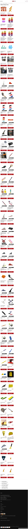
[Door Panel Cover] (10, 133)
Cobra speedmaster (3, 305)
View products (3, 15)
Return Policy (2, 508)
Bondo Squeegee (9, 390)
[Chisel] (10, 351)
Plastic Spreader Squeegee (9, 378)
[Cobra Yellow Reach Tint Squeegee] (4, 325)
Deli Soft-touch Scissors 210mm (10, 171)
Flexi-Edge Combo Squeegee (9, 402)
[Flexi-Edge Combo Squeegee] (10, 398)
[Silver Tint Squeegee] (4, 253)
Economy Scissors (3, 426)
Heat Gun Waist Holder (3, 159)
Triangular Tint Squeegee (10, 257)
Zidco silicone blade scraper (9, 366)
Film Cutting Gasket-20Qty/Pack (9, 51)
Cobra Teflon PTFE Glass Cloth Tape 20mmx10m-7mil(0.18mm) (3, 100)
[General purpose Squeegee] (4, 458)
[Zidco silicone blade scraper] (10, 362)
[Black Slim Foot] (10, 290)
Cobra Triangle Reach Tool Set (10, 318)
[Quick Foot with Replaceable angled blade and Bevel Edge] (4, 216)
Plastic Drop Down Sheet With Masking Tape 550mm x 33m (3, 343)
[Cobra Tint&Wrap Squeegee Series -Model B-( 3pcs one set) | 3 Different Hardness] (4, 34)
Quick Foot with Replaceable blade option (3, 269)
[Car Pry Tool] (4, 133)
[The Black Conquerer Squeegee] (4, 386)
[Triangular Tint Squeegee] (10, 253)
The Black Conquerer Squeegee (3, 390)
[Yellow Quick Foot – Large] (10, 470)
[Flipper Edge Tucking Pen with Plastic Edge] (10, 155)
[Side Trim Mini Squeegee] (4, 167)
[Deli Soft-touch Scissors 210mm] (10, 167)
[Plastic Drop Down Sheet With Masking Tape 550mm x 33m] (4, 338)
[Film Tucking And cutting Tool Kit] (10, 241)
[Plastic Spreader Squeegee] (10, 374)
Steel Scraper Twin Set (3, 414)
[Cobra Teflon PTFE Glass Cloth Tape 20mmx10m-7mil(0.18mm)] (4, 95)
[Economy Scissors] (4, 422)
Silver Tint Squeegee (3, 257)
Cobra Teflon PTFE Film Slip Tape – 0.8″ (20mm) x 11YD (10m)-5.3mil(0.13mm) (10, 282)
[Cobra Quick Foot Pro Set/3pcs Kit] (4, 47)
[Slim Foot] (10, 446)
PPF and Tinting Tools (5, 3)
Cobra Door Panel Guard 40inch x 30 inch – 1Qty (3, 74)
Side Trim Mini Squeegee (3, 171)
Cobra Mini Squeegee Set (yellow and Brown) (3, 195)
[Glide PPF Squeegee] (4, 9)
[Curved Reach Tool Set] (10, 95)
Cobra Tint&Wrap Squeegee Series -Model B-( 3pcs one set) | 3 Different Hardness (3, 38)
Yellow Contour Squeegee (4, 437)
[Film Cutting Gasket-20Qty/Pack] (10, 47)
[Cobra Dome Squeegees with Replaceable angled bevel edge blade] (10, 203)
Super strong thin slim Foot (3, 87)
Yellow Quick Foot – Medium (3, 474)
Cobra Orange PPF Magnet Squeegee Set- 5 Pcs (10, 125)
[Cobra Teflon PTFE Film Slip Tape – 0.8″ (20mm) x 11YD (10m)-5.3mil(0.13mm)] (10, 277)
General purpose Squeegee (2, 462)
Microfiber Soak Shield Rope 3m (10, 306)
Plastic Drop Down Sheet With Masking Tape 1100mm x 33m (10, 330)
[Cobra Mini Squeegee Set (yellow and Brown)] (4, 191)
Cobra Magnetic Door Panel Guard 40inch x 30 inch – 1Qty (10, 75)
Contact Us (2, 504)
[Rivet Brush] (10, 422)
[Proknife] (4, 203)
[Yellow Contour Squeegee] (4, 433)
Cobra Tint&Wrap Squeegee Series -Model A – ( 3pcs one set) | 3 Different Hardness (10, 38)
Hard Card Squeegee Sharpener (9, 342)
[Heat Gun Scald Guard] (10, 144)
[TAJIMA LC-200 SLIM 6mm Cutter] (4, 179)
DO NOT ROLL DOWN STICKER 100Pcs (3, 281)
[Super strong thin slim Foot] (4, 83)
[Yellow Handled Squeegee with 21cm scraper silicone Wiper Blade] (10, 433)
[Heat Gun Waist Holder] (4, 155)
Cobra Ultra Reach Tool (3, 294)
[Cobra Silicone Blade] (4, 313)
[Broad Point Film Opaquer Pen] (10, 179)
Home (1, 3)
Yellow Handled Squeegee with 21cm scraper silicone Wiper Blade (10, 438)
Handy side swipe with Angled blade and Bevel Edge (3, 234)
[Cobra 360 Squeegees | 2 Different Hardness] (4, 20)
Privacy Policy (2, 509)
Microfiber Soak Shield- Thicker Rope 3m (3, 246)
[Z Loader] (10, 229)
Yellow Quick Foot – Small (10, 462)
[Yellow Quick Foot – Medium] (4, 470)
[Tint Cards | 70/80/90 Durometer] (4, 120)
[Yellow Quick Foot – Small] (10, 458)
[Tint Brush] (10, 9)
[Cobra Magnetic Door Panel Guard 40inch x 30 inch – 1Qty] (10, 70)
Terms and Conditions (3, 506)
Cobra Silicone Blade (3, 317)
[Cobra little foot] (10, 265)
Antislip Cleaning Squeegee (2, 450)
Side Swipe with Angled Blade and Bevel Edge (10, 220)
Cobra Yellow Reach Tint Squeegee (3, 330)
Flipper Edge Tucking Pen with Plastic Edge (10, 159)
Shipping (2, 507)
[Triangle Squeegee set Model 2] (10, 108)
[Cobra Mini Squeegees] (4, 374)
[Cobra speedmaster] (4, 301)
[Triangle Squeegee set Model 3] (4, 108)
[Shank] (4, 362)
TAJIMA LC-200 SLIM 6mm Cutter (3, 183)
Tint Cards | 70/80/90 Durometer (3, 124)
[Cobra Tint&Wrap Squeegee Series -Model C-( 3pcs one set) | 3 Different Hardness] (10, 20)
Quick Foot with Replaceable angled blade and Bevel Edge (4, 221)
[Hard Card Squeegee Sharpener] (10, 338)
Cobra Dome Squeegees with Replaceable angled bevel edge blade (10, 208)
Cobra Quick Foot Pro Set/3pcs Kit (3, 51)
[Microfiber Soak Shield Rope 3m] (10, 301)
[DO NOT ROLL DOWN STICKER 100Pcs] (4, 277)
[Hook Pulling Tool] (4, 351)
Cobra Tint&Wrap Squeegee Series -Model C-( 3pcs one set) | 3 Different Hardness (10, 25)
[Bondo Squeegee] (10, 386)
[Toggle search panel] (25, 1)
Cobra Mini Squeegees (3, 378)
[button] (26, 1)
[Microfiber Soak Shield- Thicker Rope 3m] (4, 241)
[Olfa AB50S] (10, 191)
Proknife (1, 207)
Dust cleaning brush (3, 402)
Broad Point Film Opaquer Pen (10, 183)
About (1, 503)
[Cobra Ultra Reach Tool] (4, 290)
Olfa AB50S (8, 195)
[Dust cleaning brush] (4, 398)
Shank (1, 366)
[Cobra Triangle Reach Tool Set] (10, 313)
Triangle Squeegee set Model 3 (3, 112)
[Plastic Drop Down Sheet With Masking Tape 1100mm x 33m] (10, 325)
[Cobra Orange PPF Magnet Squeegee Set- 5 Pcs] (10, 120)
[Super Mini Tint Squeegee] (10, 83)
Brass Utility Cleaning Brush (9, 414)
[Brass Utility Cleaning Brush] (10, 410)
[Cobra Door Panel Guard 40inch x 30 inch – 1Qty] (4, 70)
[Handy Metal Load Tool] (4, 59)
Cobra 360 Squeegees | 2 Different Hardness (3, 24)
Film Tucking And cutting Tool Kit (10, 246)
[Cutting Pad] (4, 144)
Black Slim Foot (9, 294)
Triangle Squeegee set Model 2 (10, 112)
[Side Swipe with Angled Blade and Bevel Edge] (10, 216)
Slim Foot (8, 450)
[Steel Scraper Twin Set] (4, 410)
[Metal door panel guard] (10, 59)
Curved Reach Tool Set (10, 99)
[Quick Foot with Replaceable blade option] (4, 265)
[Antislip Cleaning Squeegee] (4, 446)
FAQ (1, 505)
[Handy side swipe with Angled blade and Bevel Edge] (4, 229)
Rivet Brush (8, 426)
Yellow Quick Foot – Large (10, 474)
